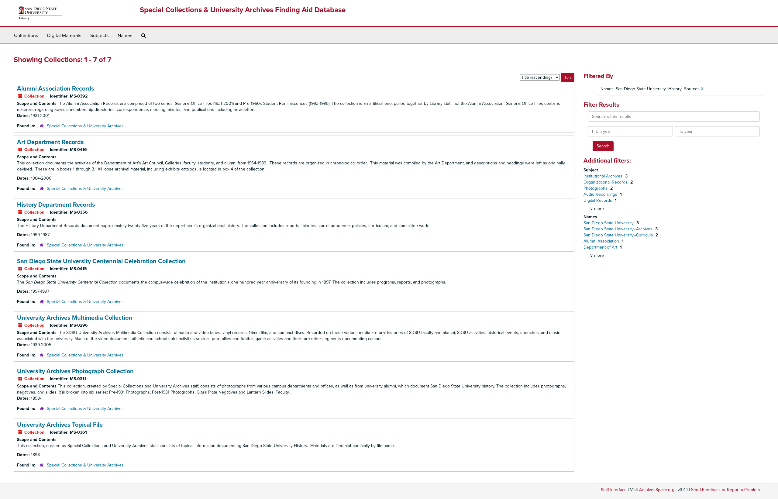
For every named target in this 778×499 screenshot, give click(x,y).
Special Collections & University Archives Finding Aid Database (243, 9)
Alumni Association (602, 241)
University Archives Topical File (60, 424)
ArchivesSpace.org (656, 489)
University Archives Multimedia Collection (74, 318)
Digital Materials (64, 36)
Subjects (99, 36)
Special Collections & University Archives (85, 126)
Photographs (596, 188)
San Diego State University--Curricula (619, 235)
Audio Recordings (601, 194)
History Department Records (56, 204)
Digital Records (598, 200)
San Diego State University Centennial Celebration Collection (101, 261)
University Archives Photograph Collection (75, 371)
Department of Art (601, 247)
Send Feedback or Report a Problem (725, 489)
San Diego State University (609, 222)
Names (125, 36)
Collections (26, 36)
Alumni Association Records (55, 88)
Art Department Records (50, 142)
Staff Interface (614, 489)
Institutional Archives (604, 176)
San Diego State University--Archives (619, 229)
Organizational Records (606, 182)
